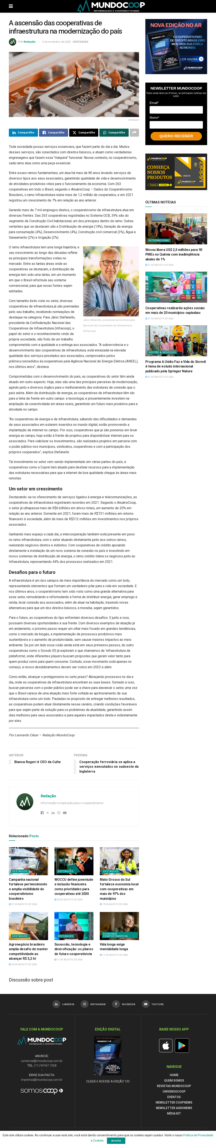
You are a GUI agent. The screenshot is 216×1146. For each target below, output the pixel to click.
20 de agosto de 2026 (69, 899)
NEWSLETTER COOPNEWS (174, 1102)
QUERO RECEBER (176, 136)
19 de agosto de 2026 (115, 904)
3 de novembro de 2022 (56, 41)
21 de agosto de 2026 (24, 904)
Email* (154, 103)
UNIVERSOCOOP (174, 1091)
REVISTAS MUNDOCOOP (174, 1086)
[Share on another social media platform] (134, 133)
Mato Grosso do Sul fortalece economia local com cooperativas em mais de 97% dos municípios (119, 889)
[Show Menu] (11, 6)
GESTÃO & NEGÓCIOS (162, 352)
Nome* (154, 117)
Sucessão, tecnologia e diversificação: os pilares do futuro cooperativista (73, 949)
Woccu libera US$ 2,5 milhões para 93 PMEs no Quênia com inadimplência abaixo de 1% (173, 254)
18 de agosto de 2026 (24, 964)
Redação (29, 41)
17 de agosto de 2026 (69, 959)
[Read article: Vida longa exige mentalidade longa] (119, 926)
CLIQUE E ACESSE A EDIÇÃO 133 (108, 1081)
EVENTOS (174, 1097)
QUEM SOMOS (174, 1080)
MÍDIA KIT (174, 1113)
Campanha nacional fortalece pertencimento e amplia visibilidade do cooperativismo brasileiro (28, 889)
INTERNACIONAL (159, 240)
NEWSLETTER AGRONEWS (174, 1108)
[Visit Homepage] (111, 6)
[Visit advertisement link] (176, 46)
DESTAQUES (80, 41)
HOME (174, 1075)
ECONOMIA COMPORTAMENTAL (115, 935)
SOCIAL (153, 298)
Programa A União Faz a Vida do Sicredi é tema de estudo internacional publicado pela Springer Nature (175, 366)
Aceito (116, 1140)
